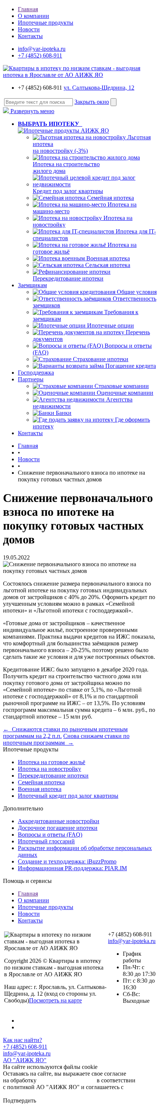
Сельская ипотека (107, 265)
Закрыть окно (91, 102)
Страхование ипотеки (100, 359)
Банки (63, 413)
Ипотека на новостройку (49, 769)
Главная (28, 9)
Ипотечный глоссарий (46, 841)
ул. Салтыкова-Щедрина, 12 (99, 87)
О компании (33, 16)
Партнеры (31, 379)
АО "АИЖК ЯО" (25, 1060)
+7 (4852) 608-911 (40, 55)
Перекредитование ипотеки (68, 278)
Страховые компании (122, 386)
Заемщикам (32, 285)
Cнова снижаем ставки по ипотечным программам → (66, 739)
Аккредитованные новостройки (58, 821)
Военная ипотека (108, 258)
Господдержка (36, 372)
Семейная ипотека (110, 198)
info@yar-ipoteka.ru (41, 49)
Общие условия (137, 292)
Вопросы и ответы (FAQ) (50, 834)
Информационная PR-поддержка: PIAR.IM (72, 868)
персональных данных (66, 1080)
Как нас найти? (22, 1040)
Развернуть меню (31, 111)
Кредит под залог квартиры (68, 191)
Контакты (30, 36)
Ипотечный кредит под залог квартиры (68, 796)
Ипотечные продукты (45, 22)
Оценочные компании (125, 393)
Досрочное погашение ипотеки (57, 828)
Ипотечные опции (110, 325)
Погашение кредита (130, 366)
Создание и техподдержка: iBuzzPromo (67, 861)
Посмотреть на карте (55, 1000)
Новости (29, 29)
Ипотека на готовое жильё (51, 762)
